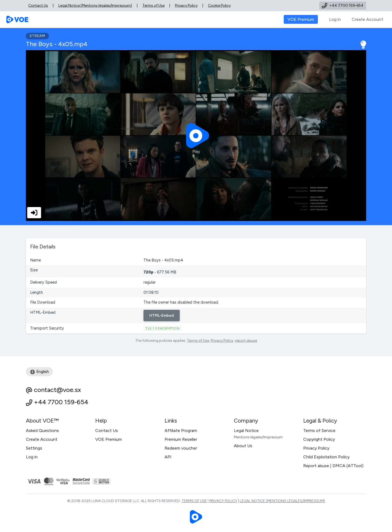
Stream (37, 36)
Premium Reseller (181, 439)
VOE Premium (108, 439)
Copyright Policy (319, 439)
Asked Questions (42, 430)
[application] (196, 135)
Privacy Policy (186, 5)
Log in (335, 19)
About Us (243, 445)
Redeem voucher (181, 448)
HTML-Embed (161, 315)
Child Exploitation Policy (326, 456)
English (42, 371)
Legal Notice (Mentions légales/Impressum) (95, 5)
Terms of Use (153, 5)
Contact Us (38, 5)
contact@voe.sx (57, 390)
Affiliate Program (181, 430)
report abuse (246, 340)
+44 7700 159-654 (61, 402)
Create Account (367, 19)
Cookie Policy (219, 5)
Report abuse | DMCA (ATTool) (333, 465)
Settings (34, 448)
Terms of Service (319, 430)
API (168, 456)
